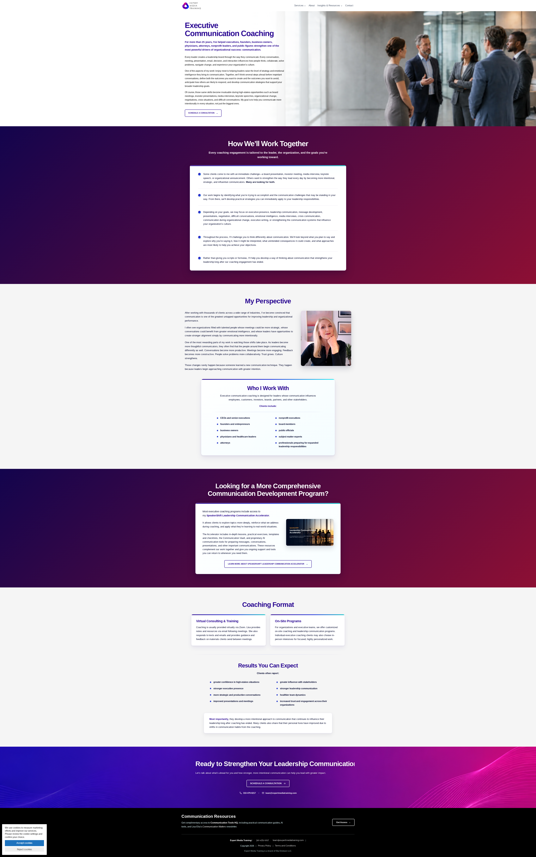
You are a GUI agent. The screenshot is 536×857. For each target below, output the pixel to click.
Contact (349, 5)
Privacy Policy (264, 845)
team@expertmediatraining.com (288, 840)
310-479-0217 (262, 840)
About (312, 5)
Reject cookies (24, 849)
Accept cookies (24, 843)
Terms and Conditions (285, 845)
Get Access (343, 822)
